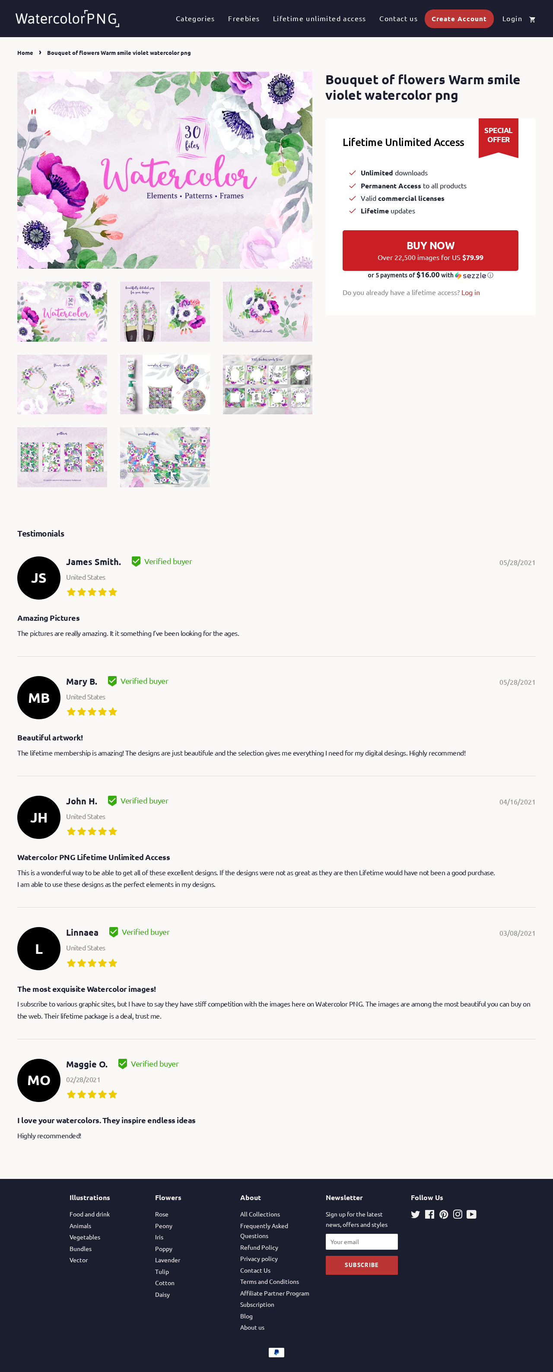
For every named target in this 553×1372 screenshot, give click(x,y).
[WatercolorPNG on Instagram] (457, 1216)
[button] (430, 275)
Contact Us (255, 1270)
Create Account (459, 18)
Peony (163, 1225)
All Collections (260, 1214)
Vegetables (85, 1237)
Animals (80, 1225)
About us (252, 1327)
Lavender (167, 1260)
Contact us (398, 18)
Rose (161, 1214)
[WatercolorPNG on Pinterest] (443, 1216)
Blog (246, 1316)
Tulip (162, 1271)
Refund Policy (259, 1247)
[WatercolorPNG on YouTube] (472, 1216)
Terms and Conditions (269, 1281)
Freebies (244, 18)
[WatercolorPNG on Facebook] (430, 1216)
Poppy (163, 1248)
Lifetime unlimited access (319, 18)
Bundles (81, 1248)
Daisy (162, 1294)
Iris (159, 1237)
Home (25, 52)
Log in (470, 292)
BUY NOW (430, 250)
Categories (195, 18)
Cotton (165, 1282)
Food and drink (90, 1214)
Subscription (257, 1304)
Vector (79, 1260)
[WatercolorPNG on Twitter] (415, 1216)
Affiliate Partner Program (274, 1293)
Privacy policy (259, 1258)
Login (512, 18)
